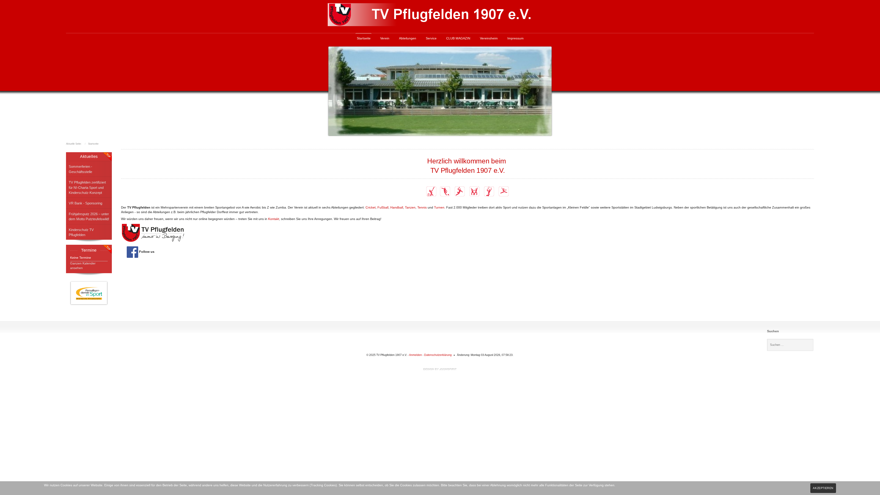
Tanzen (410, 207)
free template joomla (440, 369)
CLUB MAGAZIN (458, 38)
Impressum (515, 38)
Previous (333, 90)
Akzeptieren (823, 488)
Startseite (364, 38)
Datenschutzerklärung (438, 355)
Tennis (422, 207)
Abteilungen (407, 38)
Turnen (439, 207)
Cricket (371, 207)
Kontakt (273, 219)
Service (431, 38)
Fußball (382, 207)
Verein (384, 38)
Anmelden (415, 355)
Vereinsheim (489, 38)
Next (547, 90)
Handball (396, 207)
